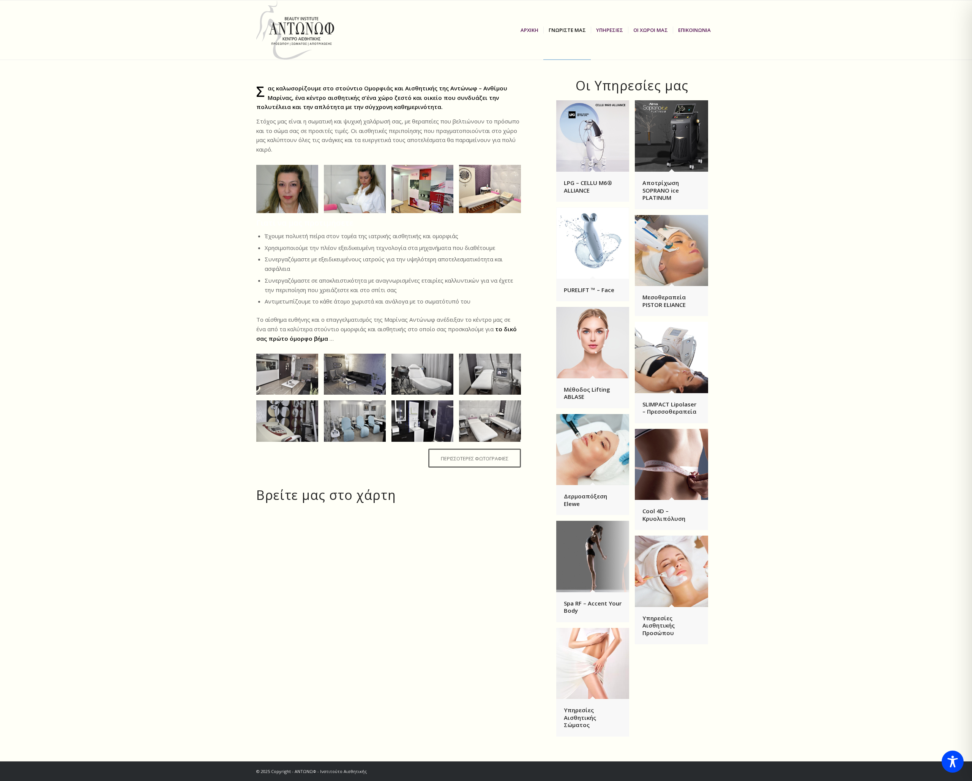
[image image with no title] (290, 377)
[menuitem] (529, 30)
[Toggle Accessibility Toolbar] (952, 761)
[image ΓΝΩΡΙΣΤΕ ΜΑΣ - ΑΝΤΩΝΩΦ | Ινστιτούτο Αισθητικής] (357, 192)
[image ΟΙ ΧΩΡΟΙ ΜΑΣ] (425, 192)
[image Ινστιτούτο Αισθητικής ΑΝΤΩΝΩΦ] (493, 192)
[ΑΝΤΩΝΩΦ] (302, 30)
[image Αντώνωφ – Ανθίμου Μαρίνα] (290, 192)
